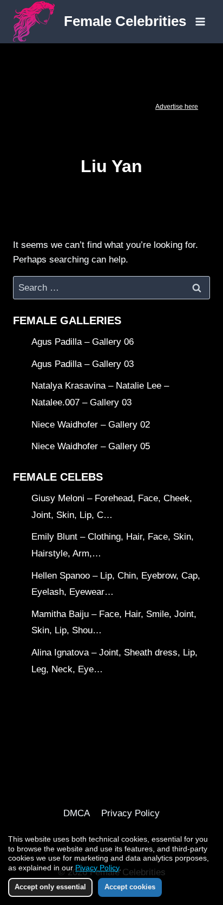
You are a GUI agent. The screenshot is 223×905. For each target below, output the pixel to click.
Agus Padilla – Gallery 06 (82, 342)
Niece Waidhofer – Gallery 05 (90, 446)
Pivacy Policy (97, 867)
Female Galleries (67, 320)
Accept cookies (129, 887)
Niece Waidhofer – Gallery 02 (90, 424)
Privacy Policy (130, 813)
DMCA (76, 813)
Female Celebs (58, 477)
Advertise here (176, 106)
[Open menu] (200, 21)
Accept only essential (50, 887)
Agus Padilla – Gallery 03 (82, 364)
